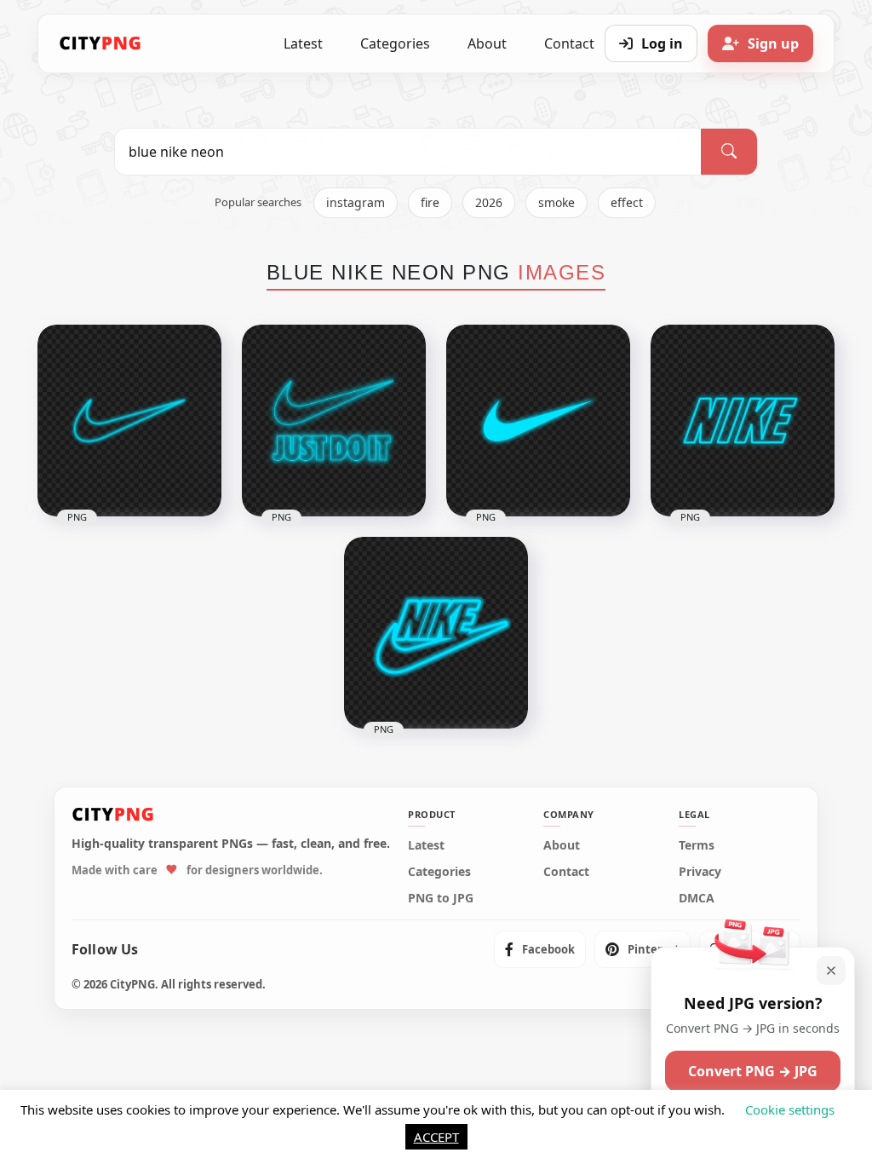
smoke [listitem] (556, 202)
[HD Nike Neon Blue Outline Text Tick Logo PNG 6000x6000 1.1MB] (436, 633)
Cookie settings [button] (790, 1109)
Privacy (700, 871)
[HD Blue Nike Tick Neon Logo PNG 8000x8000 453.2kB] (538, 420)
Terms (696, 845)
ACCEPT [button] (436, 1136)
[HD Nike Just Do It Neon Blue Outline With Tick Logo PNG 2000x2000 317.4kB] (334, 420)
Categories (395, 43)
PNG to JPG (440, 898)
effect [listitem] (627, 202)
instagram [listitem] (355, 202)
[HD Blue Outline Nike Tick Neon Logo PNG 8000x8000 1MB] (129, 420)
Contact (566, 871)
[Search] (729, 152)
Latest (303, 43)
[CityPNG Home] (100, 43)
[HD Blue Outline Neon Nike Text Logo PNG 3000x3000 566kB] (743, 420)
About (487, 43)
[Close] (831, 970)
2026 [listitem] (488, 202)
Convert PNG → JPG (753, 1071)
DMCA (696, 898)
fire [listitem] (430, 202)
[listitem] (540, 949)
